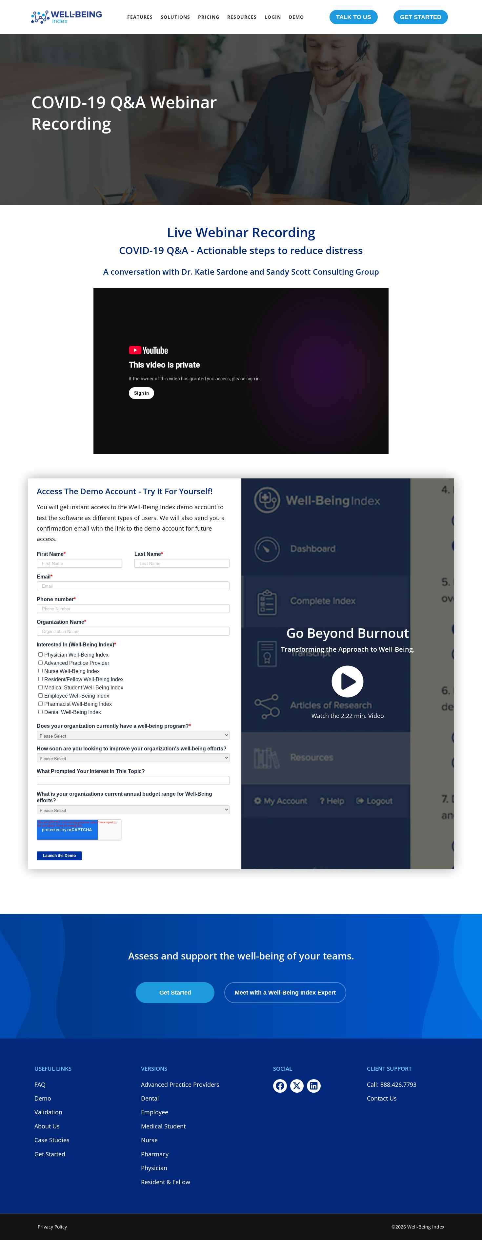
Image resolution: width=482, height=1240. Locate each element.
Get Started (175, 992)
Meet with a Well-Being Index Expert (285, 992)
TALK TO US (353, 17)
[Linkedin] (314, 1086)
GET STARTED (420, 17)
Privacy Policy (52, 1227)
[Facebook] (280, 1086)
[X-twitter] (297, 1086)
